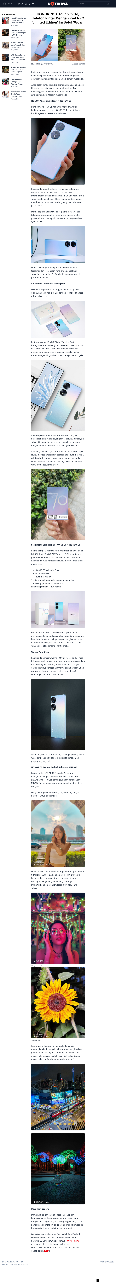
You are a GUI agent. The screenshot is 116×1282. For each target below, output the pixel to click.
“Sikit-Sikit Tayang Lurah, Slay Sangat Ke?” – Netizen (18, 32)
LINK (46, 1250)
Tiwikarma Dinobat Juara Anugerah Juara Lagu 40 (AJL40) (18, 69)
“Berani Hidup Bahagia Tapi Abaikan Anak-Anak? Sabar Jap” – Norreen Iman (18, 81)
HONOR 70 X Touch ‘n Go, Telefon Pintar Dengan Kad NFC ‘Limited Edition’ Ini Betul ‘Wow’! (58, 18)
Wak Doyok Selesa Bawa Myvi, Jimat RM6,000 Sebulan (18, 57)
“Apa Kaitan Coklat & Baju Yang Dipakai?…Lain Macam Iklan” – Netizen (18, 94)
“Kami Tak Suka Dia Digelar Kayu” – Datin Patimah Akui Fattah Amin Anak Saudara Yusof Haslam (18, 20)
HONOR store (72, 1240)
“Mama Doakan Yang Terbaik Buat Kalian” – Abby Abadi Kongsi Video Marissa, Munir (18, 45)
